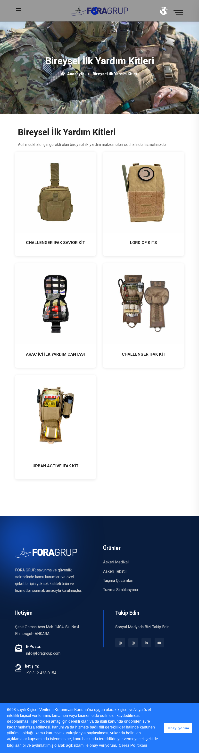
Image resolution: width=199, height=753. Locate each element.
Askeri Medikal (116, 562)
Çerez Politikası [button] (133, 745)
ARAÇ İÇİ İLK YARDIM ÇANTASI (55, 354)
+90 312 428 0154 (40, 673)
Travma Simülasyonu (120, 589)
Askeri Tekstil (114, 571)
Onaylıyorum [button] (178, 728)
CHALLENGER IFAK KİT (144, 354)
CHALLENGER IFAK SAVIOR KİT (55, 242)
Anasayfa (75, 74)
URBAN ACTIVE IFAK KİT (56, 465)
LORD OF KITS (143, 242)
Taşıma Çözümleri (118, 580)
